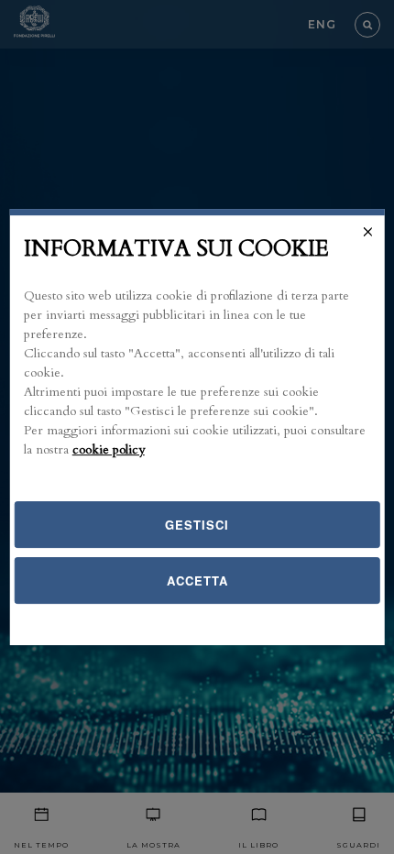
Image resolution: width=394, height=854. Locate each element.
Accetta (197, 580)
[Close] (367, 232)
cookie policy (108, 449)
